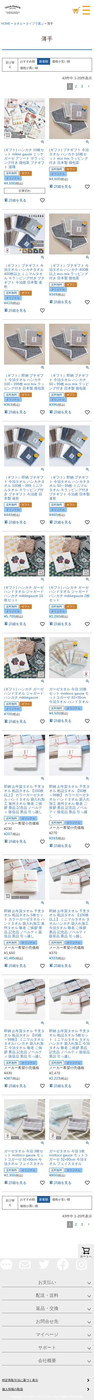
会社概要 (47, 1360)
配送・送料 (47, 1295)
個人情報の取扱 (12, 1389)
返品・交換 (47, 1308)
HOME (5, 23)
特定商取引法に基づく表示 (20, 1380)
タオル (18, 23)
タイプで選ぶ (35, 23)
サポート (47, 1347)
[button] (88, 86)
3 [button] (82, 86)
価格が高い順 (29, 68)
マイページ (47, 1334)
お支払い (47, 1282)
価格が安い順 (61, 61)
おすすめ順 (27, 61)
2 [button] (76, 86)
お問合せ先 (47, 1321)
